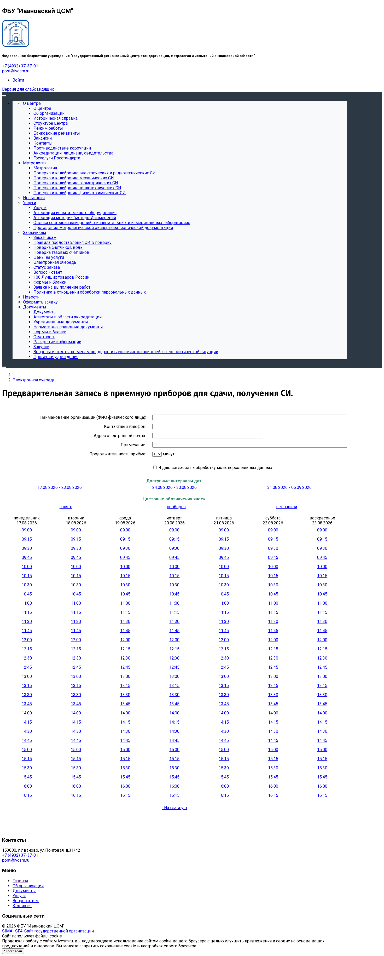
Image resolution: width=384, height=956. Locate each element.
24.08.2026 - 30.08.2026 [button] (174, 487)
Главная (20, 880)
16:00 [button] (27, 786)
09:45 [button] (27, 557)
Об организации (28, 885)
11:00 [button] (27, 603)
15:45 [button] (27, 777)
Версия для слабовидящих (28, 89)
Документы (24, 890)
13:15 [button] (27, 685)
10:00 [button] (27, 566)
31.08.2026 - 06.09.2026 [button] (289, 487)
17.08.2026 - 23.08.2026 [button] (59, 487)
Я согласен (13, 951)
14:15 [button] (27, 722)
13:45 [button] (27, 703)
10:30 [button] (27, 584)
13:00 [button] (27, 676)
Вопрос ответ (26, 900)
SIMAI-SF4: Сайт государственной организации (48, 931)
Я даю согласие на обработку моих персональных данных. (215, 467)
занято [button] (66, 506)
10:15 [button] (27, 575)
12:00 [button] (27, 639)
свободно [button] (176, 506)
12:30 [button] (27, 658)
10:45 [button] (27, 594)
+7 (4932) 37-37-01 (20, 66)
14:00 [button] (27, 713)
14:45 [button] (27, 740)
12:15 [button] (27, 648)
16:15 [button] (27, 795)
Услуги (19, 895)
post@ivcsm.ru (15, 70)
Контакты (22, 905)
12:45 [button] (27, 667)
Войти (18, 80)
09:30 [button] (27, 548)
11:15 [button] (27, 612)
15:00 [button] (27, 749)
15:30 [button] (27, 767)
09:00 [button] (27, 530)
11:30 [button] (27, 621)
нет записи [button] (286, 506)
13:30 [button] (27, 694)
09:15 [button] (27, 539)
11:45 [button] (27, 630)
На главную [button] (174, 807)
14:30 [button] (27, 731)
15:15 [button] (27, 758)
